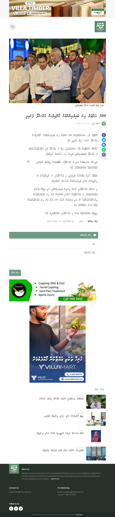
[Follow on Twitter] (16, 508)
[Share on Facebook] (104, 135)
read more (55, 479)
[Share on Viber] (104, 155)
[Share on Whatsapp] (104, 150)
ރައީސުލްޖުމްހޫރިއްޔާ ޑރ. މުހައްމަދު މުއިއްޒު (60, 221)
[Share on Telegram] (104, 145)
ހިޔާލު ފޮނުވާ (15, 272)
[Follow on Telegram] (21, 508)
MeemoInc (79, 514)
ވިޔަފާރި (81, 221)
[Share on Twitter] (104, 140)
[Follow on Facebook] (11, 508)
